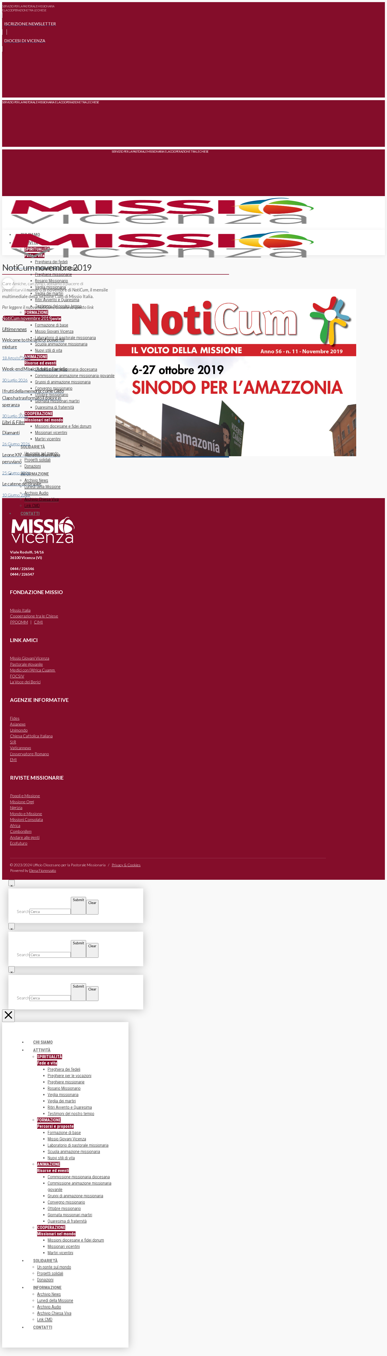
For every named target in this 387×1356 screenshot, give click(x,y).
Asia (18, 724)
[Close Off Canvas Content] (8, 1015)
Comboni (21, 831)
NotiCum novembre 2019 (27, 318)
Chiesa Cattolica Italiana (31, 735)
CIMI (38, 622)
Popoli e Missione (25, 795)
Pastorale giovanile (26, 664)
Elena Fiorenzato (42, 870)
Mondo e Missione (26, 813)
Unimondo (19, 730)
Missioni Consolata (26, 819)
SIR (13, 742)
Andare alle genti (24, 837)
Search (23, 911)
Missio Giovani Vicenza (29, 658)
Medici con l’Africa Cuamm (33, 670)
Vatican (20, 747)
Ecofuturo (18, 843)
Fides (14, 718)
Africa (15, 825)
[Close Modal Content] (11, 883)
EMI (13, 759)
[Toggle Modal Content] (8, 89)
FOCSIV (17, 676)
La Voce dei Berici (25, 681)
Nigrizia (16, 807)
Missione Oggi (22, 801)
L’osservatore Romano (29, 753)
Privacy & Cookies (126, 865)
